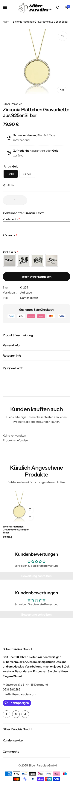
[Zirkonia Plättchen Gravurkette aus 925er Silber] (19, 506)
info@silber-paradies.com (19, 694)
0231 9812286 (11, 689)
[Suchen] (58, 7)
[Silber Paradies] (35, 7)
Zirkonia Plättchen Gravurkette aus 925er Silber (16, 529)
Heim (6, 21)
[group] (36, 61)
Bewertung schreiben (36, 576)
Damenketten (29, 297)
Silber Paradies (12, 104)
